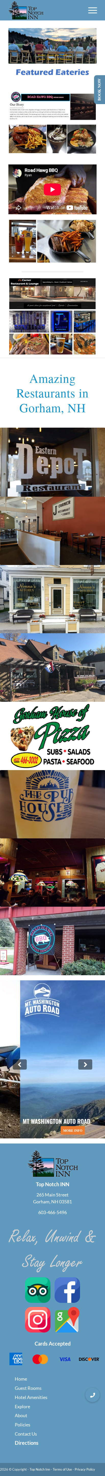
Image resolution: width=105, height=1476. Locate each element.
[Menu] (90, 10)
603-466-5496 (52, 1212)
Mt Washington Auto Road (52, 1059)
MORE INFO (52, 1131)
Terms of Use (62, 1469)
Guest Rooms (28, 1388)
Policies (23, 1424)
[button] (92, 1395)
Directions (26, 1443)
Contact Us (26, 1434)
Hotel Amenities (31, 1397)
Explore (22, 1406)
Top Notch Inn (40, 1469)
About (21, 1415)
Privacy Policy (85, 1469)
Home (21, 1379)
